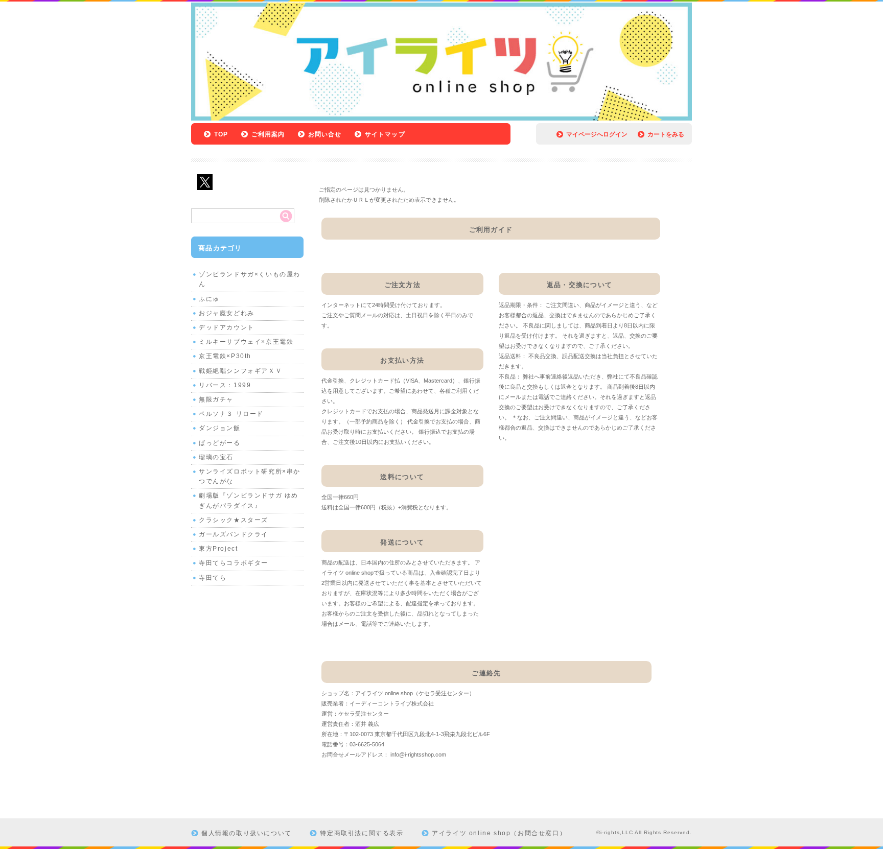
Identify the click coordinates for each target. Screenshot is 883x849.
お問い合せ (325, 134)
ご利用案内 (268, 134)
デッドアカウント (226, 327)
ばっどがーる (220, 442)
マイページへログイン (597, 134)
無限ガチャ (216, 399)
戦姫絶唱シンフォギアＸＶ (240, 370)
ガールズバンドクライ (233, 534)
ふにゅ (209, 298)
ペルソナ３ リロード (231, 413)
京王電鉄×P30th (225, 356)
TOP (221, 134)
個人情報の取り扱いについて (246, 833)
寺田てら (212, 577)
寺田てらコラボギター (233, 563)
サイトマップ (385, 134)
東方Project (218, 548)
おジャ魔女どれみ (226, 313)
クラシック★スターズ (233, 520)
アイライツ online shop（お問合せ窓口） (499, 833)
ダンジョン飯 (220, 428)
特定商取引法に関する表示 (361, 833)
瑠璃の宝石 (216, 457)
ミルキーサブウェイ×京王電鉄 (246, 341)
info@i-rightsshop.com (418, 754)
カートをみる (665, 134)
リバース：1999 (225, 385)
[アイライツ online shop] (441, 117)
